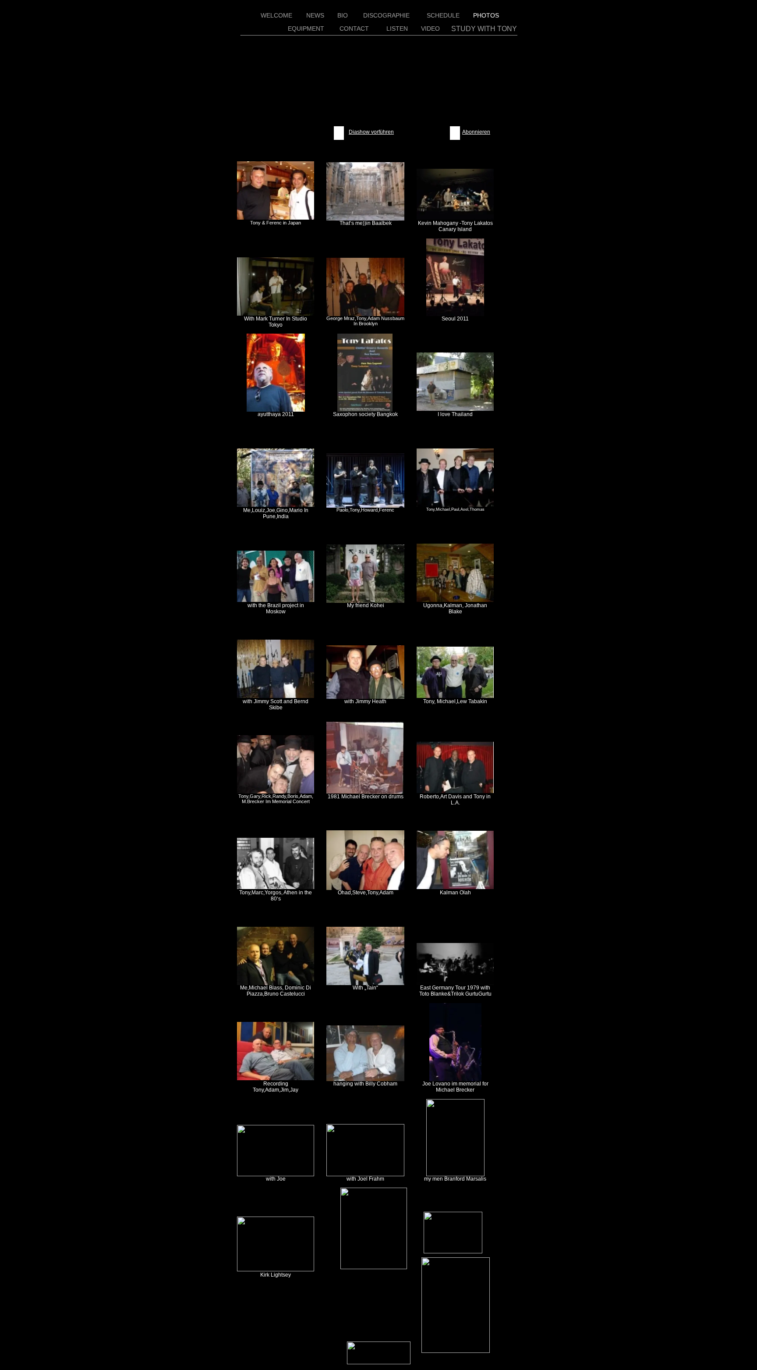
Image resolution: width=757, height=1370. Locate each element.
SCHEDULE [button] (443, 15)
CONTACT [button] (354, 28)
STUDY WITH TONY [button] (484, 28)
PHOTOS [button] (486, 15)
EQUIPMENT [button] (306, 28)
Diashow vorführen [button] (371, 132)
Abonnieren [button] (476, 132)
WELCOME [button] (276, 15)
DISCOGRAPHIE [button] (386, 15)
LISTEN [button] (397, 28)
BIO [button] (342, 15)
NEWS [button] (315, 15)
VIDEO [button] (430, 28)
